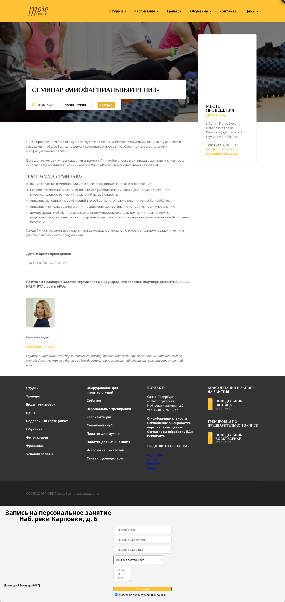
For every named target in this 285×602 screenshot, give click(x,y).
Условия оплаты (39, 454)
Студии (32, 388)
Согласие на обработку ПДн (170, 432)
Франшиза (35, 446)
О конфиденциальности (167, 418)
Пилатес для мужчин (104, 433)
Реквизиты (156, 436)
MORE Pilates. (55, 493)
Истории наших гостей (105, 450)
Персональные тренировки (109, 409)
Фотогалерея (37, 437)
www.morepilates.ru (222, 153)
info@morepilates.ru (222, 149)
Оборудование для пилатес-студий (102, 390)
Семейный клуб (99, 425)
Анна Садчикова (39, 346)
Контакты (228, 11)
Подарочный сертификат (47, 421)
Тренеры (174, 11)
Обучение (34, 429)
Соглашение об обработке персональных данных (169, 425)
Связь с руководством (105, 458)
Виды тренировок (40, 404)
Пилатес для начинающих (108, 442)
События (94, 400)
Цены (30, 413)
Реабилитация (99, 417)
